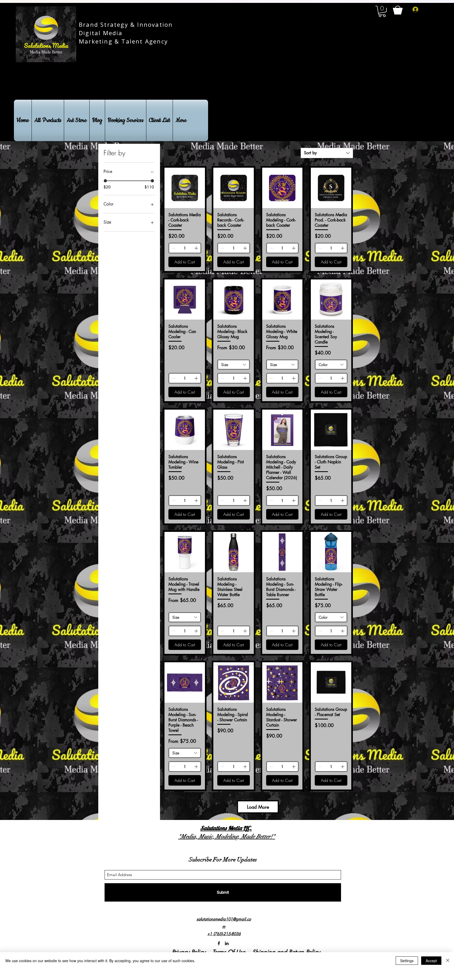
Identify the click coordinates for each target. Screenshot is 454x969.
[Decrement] (173, 248)
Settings (407, 960)
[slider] (105, 181)
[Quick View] (184, 188)
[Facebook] (218, 943)
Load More (258, 807)
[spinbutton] (184, 248)
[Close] (448, 960)
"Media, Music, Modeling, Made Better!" (226, 836)
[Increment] (196, 248)
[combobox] (327, 153)
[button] (382, 11)
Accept (431, 960)
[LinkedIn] (226, 943)
